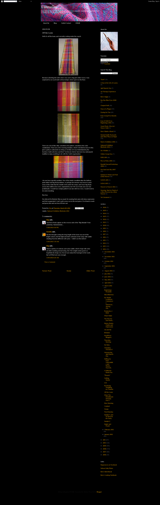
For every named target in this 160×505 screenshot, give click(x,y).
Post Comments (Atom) (72, 276)
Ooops (106, 409)
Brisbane (107, 333)
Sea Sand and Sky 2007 (108, 169)
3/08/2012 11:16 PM (52, 227)
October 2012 (109, 261)
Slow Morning (108, 403)
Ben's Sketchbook (106, 472)
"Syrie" (103, 79)
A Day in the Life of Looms (109, 83)
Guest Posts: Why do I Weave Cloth (108, 127)
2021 (104, 222)
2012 (104, 249)
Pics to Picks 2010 (106, 161)
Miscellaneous (109, 295)
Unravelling (49, 7)
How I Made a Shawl (107, 131)
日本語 (78, 23)
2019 (104, 228)
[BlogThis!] (78, 208)
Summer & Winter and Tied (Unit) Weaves (109, 175)
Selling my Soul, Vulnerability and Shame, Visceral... (108, 363)
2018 (104, 231)
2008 (104, 449)
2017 (104, 234)
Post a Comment (50, 262)
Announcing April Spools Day (108, 354)
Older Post (90, 271)
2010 (104, 443)
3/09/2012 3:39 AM (52, 241)
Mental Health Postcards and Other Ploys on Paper (109, 136)
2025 (104, 210)
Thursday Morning (107, 341)
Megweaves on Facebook (109, 465)
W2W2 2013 (104, 183)
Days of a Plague (106, 109)
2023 (104, 216)
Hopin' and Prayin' (107, 425)
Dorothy (49, 232)
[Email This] (76, 208)
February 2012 (109, 429)
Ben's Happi (104, 97)
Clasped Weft (105, 105)
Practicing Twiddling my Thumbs (108, 387)
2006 (104, 455)
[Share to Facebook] (81, 208)
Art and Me (107, 330)
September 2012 (110, 266)
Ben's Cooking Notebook (108, 475)
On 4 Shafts (104, 150)
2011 (104, 440)
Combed (107, 406)
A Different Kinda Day (108, 371)
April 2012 (108, 283)
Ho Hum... (107, 345)
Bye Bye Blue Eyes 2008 (108, 100)
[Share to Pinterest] (83, 208)
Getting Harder (107, 379)
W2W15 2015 (104, 180)
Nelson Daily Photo (107, 468)
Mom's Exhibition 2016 (108, 142)
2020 (104, 225)
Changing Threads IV (108, 348)
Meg (47, 220)
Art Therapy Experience (108, 91)
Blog (55, 23)
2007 (104, 452)
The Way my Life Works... (108, 319)
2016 (104, 237)
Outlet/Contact (66, 23)
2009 (104, 446)
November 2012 (109, 256)
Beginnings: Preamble (108, 291)
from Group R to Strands (108, 116)
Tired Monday (108, 412)
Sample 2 (107, 421)
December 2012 (110, 252)
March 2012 (108, 286)
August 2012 (109, 271)
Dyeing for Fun (105, 112)
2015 (104, 240)
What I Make (108, 316)
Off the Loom (108, 392)
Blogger (99, 492)
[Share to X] (79, 208)
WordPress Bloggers (107, 336)
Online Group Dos (106, 154)
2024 (104, 213)
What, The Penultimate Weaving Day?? (108, 397)
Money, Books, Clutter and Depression (109, 325)
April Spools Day (106, 88)
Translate (107, 64)
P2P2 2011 (104, 157)
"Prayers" (107, 375)
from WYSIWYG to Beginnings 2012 (106, 122)
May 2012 (108, 280)
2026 (104, 207)
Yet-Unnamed (105, 197)
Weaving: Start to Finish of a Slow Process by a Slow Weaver (109, 192)
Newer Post (46, 271)
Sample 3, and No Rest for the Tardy (108, 416)
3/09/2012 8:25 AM (52, 258)
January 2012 (109, 434)
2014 (104, 243)
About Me (46, 23)
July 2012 (108, 274)
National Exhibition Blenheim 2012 (58, 211)
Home (69, 271)
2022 (104, 219)
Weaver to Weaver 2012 (108, 187)
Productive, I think (108, 312)
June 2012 (108, 277)
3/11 (105, 383)
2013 (104, 246)
